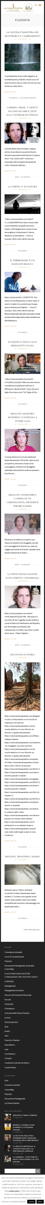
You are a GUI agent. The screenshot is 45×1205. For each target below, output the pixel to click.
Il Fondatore (10, 1008)
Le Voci (8, 1017)
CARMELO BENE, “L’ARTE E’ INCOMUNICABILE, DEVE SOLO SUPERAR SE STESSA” (22, 111)
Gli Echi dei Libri (11, 1022)
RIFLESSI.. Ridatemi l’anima (22, 856)
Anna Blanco (10, 1045)
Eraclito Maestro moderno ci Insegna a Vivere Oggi (22, 417)
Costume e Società (12, 1085)
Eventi (7, 1031)
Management (10, 986)
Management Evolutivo (14, 990)
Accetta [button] (31, 1202)
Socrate (8, 999)
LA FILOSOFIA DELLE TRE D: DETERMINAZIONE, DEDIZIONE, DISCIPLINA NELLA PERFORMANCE (26, 1138)
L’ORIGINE (9, 981)
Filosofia (13, 98)
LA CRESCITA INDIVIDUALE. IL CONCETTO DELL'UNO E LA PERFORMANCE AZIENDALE (24, 1148)
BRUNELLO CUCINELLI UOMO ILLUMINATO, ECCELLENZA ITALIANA (24, 1127)
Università (9, 1004)
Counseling (9, 1089)
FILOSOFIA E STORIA (22, 654)
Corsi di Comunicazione (14, 956)
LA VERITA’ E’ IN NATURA (22, 186)
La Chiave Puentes (28, 98)
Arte (17, 177)
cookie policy (14, 1191)
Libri (6, 1035)
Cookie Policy (10, 1067)
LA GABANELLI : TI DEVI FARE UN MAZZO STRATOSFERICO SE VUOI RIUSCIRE (26, 1159)
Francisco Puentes (12, 1040)
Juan (6, 1049)
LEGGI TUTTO (10, 92)
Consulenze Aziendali (13, 952)
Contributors (10, 1054)
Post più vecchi (31, 929)
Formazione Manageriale (15, 1098)
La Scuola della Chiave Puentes (17, 1013)
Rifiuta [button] (40, 1202)
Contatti (8, 1058)
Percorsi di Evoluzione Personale (18, 995)
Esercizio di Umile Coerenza (25, 1115)
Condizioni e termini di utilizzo (17, 1063)
